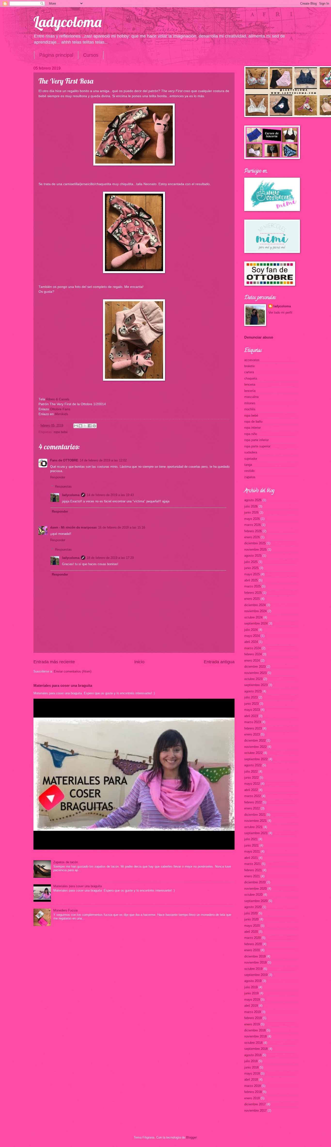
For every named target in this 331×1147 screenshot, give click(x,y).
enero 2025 (252, 599)
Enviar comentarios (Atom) (72, 671)
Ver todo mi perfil (280, 312)
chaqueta (250, 378)
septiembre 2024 (256, 623)
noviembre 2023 (255, 673)
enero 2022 (252, 808)
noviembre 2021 (255, 821)
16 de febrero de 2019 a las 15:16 (121, 527)
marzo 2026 (252, 525)
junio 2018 (251, 1067)
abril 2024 (251, 642)
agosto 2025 (252, 555)
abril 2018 (251, 1079)
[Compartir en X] (85, 425)
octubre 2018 (253, 1042)
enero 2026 (252, 537)
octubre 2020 (253, 894)
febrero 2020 (253, 944)
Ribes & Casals (57, 399)
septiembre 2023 (256, 685)
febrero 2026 (253, 531)
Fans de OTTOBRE (64, 460)
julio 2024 (251, 630)
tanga (248, 465)
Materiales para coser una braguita (62, 685)
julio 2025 (251, 562)
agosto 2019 (252, 981)
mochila (249, 409)
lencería (249, 391)
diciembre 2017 (255, 1104)
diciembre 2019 (255, 956)
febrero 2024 (253, 654)
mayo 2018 (252, 1073)
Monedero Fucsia (65, 910)
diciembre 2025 (255, 543)
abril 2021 (251, 858)
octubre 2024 (253, 617)
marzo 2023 (252, 722)
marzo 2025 (252, 586)
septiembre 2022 (256, 759)
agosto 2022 (252, 765)
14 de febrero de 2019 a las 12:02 (103, 460)
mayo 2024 (252, 636)
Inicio (139, 661)
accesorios (252, 360)
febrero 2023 (253, 728)
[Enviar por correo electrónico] (75, 425)
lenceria (249, 384)
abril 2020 (251, 931)
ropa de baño (253, 421)
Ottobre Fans (59, 409)
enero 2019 (252, 1024)
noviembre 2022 (255, 747)
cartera (249, 372)
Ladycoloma (67, 22)
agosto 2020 (252, 907)
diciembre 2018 (255, 1030)
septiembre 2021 (256, 833)
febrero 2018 (253, 1092)
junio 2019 (251, 993)
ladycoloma (70, 495)
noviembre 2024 (255, 611)
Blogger (191, 1137)
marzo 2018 (252, 1086)
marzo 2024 (252, 648)
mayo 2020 (252, 925)
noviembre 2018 (255, 1036)
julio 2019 (251, 987)
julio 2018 (251, 1061)
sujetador (250, 458)
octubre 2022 (253, 753)
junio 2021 (251, 845)
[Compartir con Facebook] (89, 425)
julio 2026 (251, 506)
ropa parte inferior (256, 440)
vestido (249, 471)
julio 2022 (251, 771)
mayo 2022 (252, 783)
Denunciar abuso (258, 337)
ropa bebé (61, 432)
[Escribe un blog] (80, 425)
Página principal (56, 55)
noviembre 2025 (255, 549)
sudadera (250, 452)
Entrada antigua (219, 661)
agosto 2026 (252, 500)
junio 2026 (251, 512)
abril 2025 (251, 580)
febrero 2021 (253, 870)
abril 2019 (251, 1005)
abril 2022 (251, 790)
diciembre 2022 (255, 740)
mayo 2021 (252, 851)
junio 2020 (251, 919)
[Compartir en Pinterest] (94, 425)
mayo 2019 (252, 999)
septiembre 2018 (256, 1049)
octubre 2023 (253, 679)
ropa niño (250, 434)
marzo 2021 (252, 864)
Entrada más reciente (54, 661)
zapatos (249, 477)
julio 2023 (251, 697)
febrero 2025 (253, 592)
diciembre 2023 (255, 666)
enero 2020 (252, 950)
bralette (249, 366)
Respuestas (63, 486)
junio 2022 (251, 777)
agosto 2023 (252, 691)
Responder (57, 477)
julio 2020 (251, 913)
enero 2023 (252, 734)
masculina (251, 397)
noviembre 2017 (255, 1110)
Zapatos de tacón (65, 862)
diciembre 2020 (255, 882)
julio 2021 (251, 839)
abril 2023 (251, 716)
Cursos (90, 55)
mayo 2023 (252, 710)
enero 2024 (252, 660)
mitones (249, 403)
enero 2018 (252, 1098)
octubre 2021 (253, 827)
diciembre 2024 (255, 605)
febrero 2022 (253, 802)
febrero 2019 (253, 1018)
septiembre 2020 (256, 901)
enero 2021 (252, 876)
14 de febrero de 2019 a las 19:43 (110, 495)
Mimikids (61, 414)
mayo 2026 (252, 519)
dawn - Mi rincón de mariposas (73, 527)
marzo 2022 (252, 796)
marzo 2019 (252, 1012)
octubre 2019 (253, 969)
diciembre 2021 (255, 814)
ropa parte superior (257, 446)
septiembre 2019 (256, 975)
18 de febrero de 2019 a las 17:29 (110, 558)
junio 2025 (251, 568)
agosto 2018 (252, 1055)
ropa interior (252, 427)
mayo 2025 (252, 574)
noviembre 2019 (255, 962)
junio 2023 (251, 703)
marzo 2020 (252, 938)
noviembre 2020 (255, 888)
